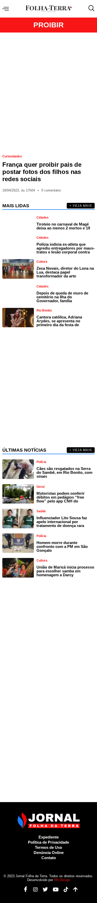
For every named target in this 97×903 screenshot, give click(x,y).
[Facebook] (23, 889)
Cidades (42, 217)
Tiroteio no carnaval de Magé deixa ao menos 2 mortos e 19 (63, 226)
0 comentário (51, 190)
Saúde (41, 511)
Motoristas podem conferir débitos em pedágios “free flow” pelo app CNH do (60, 497)
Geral (40, 486)
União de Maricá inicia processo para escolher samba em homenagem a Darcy (65, 571)
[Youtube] (54, 889)
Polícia (41, 462)
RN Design (62, 880)
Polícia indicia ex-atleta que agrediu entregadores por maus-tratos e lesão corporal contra (65, 248)
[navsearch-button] (90, 8)
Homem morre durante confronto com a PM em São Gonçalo (62, 546)
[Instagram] (33, 889)
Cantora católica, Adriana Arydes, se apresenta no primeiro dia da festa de (59, 321)
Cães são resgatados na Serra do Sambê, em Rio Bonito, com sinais (64, 472)
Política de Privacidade (48, 842)
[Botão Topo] (73, 889)
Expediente (49, 837)
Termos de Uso (48, 847)
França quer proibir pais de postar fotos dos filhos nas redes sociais (41, 171)
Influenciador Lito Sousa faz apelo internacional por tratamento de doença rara (61, 522)
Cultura (41, 261)
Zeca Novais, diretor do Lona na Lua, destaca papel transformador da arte (65, 272)
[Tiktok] (64, 889)
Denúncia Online (49, 852)
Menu (6, 8)
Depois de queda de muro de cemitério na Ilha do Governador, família (62, 297)
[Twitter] (43, 889)
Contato (48, 858)
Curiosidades (12, 156)
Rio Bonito (44, 310)
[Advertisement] (48, 91)
